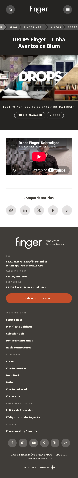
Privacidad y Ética (19, 403)
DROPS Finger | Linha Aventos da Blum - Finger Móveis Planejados (39, 10)
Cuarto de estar (16, 368)
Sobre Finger (14, 319)
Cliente (11, 424)
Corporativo (14, 396)
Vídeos (56, 27)
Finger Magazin (34, 27)
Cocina (10, 361)
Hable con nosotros (18, 347)
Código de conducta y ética (23, 417)
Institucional (16, 312)
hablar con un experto (39, 298)
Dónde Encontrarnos (19, 340)
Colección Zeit (15, 333)
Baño (9, 382)
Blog (13, 27)
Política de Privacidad (19, 410)
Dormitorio (13, 375)
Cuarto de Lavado (17, 389)
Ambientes (13, 354)
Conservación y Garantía (21, 431)
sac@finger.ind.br (35, 261)
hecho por (36, 467)
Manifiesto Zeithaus (19, 326)
